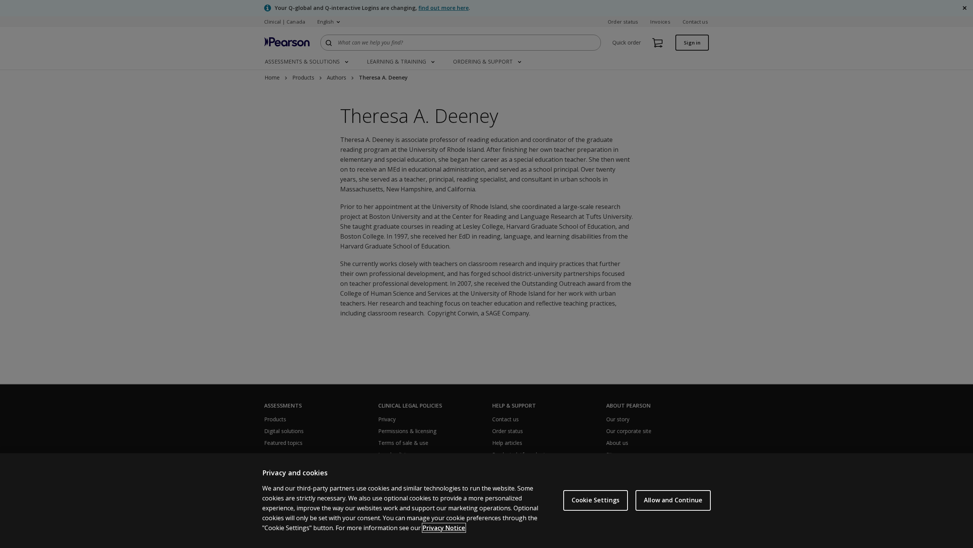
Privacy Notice (444, 528)
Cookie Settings (596, 500)
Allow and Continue (673, 500)
